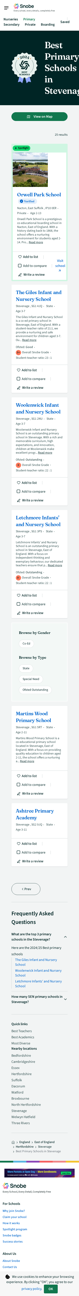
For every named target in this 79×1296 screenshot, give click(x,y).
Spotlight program (15, 1229)
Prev (27, 889)
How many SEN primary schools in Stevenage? (37, 999)
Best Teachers (21, 1031)
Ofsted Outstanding (35, 690)
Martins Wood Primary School (39, 752)
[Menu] (9, 8)
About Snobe (11, 1261)
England (24, 1142)
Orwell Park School (39, 212)
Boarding (48, 24)
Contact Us (10, 1267)
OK (50, 1289)
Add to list (30, 256)
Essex (15, 1067)
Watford (17, 1092)
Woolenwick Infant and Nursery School (39, 451)
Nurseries (11, 19)
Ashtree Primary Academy (39, 834)
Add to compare (35, 265)
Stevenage (19, 1110)
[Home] (13, 1142)
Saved (65, 22)
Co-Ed (26, 643)
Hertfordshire (21, 1074)
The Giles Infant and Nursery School (39, 339)
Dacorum (18, 1086)
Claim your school (15, 1217)
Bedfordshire (21, 1055)
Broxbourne (20, 1098)
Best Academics (22, 1037)
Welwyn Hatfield (23, 1117)
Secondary (12, 24)
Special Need (31, 679)
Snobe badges (12, 1235)
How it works (11, 1223)
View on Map (42, 116)
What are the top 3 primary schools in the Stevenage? (31, 937)
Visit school (60, 263)
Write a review (34, 274)
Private (30, 24)
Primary (29, 19)
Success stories (13, 1241)
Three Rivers (20, 1123)
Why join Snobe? (14, 1211)
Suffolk (16, 1080)
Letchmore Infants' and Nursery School (39, 564)
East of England (44, 1142)
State (26, 668)
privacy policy (31, 1288)
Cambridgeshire (23, 1061)
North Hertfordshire (26, 1104)
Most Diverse (20, 1043)
